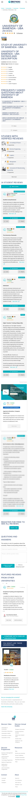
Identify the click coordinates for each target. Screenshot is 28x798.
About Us (17, 778)
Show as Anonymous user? (20, 565)
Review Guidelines (19, 755)
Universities (8, 8)
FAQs (16, 761)
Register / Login (14, 527)
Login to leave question (7, 566)
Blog (16, 751)
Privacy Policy (24, 794)
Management (13, 161)
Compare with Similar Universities (14, 637)
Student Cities (18, 738)
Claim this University (6, 706)
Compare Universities (19, 757)
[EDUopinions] (14, 2)
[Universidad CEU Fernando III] (5, 392)
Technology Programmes (7, 760)
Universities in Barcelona (7, 731)
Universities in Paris (6, 737)
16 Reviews (19, 33)
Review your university (20, 753)
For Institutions (18, 780)
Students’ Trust (18, 784)
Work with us (18, 782)
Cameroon (15, 8)
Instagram (4, 782)
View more (14, 426)
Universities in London (6, 735)
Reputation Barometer (20, 759)
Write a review (15, 186)
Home (2, 8)
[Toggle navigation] (2, 2)
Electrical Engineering (15, 149)
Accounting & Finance (15, 142)
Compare (15, 130)
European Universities (20, 729)
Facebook (4, 778)
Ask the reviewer (18, 620)
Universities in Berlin (6, 733)
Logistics (12, 155)
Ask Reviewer (15, 218)
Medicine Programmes (7, 762)
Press (16, 786)
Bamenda (22, 8)
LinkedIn (3, 780)
